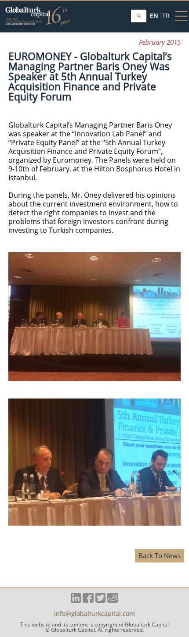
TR (166, 15)
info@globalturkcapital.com (94, 614)
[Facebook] (88, 600)
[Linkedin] (76, 600)
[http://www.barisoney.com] (112, 600)
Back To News (159, 555)
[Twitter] (100, 600)
